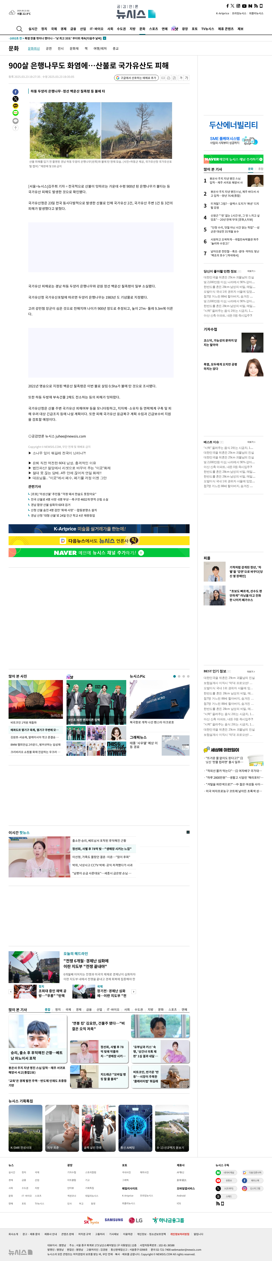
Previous (11, 991)
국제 (54, 28)
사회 (110, 28)
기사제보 (114, 1234)
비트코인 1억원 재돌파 (24, 722)
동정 (93, 1203)
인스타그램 (255, 1188)
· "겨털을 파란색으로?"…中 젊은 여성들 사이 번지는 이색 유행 (233, 784)
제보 (241, 28)
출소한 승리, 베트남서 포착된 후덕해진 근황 (99, 840)
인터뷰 (70, 1188)
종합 (47, 1009)
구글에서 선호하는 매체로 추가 (138, 78)
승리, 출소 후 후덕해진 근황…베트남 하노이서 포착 (37, 1055)
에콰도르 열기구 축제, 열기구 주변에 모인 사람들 (37, 730)
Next (133, 991)
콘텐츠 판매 (67, 1234)
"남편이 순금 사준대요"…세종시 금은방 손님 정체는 (103, 873)
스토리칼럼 (90, 1172)
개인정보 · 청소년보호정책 (151, 1234)
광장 (185, 28)
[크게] (187, 78)
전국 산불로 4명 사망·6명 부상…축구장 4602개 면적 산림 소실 (69, 499)
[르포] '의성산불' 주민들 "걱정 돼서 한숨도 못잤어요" (63, 494)
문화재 (74, 48)
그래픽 (125, 1180)
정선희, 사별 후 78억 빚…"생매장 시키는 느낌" (102, 849)
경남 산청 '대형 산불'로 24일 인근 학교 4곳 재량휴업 (63, 515)
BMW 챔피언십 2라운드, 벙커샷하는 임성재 (36, 744)
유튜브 (229, 1180)
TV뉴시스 (207, 28)
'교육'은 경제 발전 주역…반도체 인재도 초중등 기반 (38, 1083)
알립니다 (198, 1234)
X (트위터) (228, 1188)
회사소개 (13, 1234)
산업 (83, 28)
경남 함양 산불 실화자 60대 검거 (50, 505)
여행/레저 (100, 48)
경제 (64, 28)
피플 (207, 558)
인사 (69, 1203)
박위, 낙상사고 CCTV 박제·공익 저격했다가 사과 (102, 865)
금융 (73, 28)
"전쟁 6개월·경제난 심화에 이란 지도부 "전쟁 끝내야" (86, 963)
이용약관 (128, 1234)
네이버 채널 (229, 1172)
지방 (133, 28)
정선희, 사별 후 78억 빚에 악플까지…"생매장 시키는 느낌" (113, 1051)
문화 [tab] (250, 169)
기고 (87, 1180)
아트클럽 (71, 1180)
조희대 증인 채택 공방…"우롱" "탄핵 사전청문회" (53, 995)
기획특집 (89, 1188)
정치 (44, 28)
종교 (116, 48)
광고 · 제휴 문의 (31, 1234)
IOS (179, 1203)
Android (181, 1195)
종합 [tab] (260, 169)
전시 (61, 48)
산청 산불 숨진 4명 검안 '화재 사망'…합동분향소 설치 (64, 510)
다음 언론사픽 (255, 1172)
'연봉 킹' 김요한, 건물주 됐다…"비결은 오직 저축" (98, 1025)
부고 (81, 1203)
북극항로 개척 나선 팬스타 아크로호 (152, 722)
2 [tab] (179, 676)
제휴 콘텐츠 (226, 28)
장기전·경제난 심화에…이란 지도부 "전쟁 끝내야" (111, 995)
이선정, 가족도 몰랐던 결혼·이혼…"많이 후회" (101, 857)
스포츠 (153, 28)
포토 (195, 28)
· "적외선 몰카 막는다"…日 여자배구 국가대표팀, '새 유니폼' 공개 (233, 771)
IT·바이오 (97, 28)
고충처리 (100, 1234)
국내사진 (126, 1172)
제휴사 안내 (50, 1234)
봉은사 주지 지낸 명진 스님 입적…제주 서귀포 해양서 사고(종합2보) (37, 1070)
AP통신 (180, 1172)
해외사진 (144, 1172)
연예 (165, 28)
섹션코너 (71, 1196)
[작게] (181, 78)
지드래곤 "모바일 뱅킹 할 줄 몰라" (113, 1076)
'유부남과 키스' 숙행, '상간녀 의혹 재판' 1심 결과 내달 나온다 (145, 1051)
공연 (49, 48)
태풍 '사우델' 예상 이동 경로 (144, 745)
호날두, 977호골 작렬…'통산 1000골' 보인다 (40, 38)
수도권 (121, 28)
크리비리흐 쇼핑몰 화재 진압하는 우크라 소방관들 (37, 752)
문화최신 (34, 48)
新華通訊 (181, 1180)
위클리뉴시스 (256, 13)
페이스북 (255, 1180)
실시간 (32, 28)
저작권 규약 (84, 1234)
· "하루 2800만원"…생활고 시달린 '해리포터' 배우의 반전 (233, 778)
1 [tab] (174, 676)
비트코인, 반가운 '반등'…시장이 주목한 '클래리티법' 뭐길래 (146, 1076)
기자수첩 (210, 329)
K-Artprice (222, 13)
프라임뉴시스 (239, 13)
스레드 (229, 1196)
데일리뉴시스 (91, 1196)
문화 (142, 28)
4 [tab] (188, 676)
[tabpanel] (160, 705)
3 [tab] (183, 676)
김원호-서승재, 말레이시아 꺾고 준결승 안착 (36, 737)
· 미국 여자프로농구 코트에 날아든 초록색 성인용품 (233, 791)
